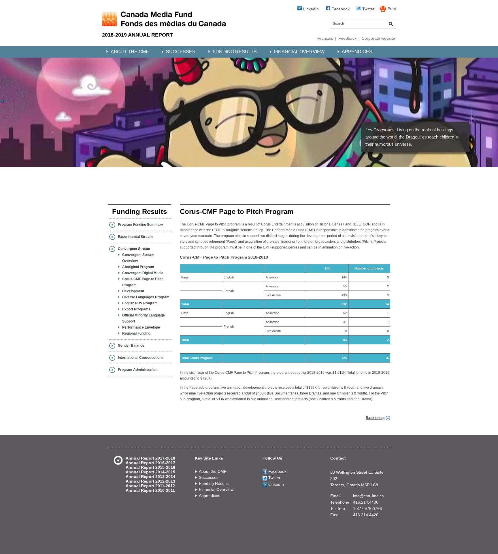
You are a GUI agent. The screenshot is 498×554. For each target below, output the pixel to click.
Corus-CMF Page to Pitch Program (142, 282)
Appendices (357, 51)
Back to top (375, 418)
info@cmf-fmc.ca (368, 496)
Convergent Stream (134, 249)
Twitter (367, 9)
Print (392, 8)
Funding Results (235, 51)
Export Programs (136, 309)
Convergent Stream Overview (138, 258)
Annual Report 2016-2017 (150, 462)
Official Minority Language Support (143, 318)
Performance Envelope (141, 327)
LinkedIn (310, 9)
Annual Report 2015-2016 (150, 467)
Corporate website (378, 38)
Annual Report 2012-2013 (150, 481)
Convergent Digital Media (142, 273)
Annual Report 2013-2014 (150, 476)
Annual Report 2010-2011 (150, 490)
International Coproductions (140, 358)
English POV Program (140, 303)
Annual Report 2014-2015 (150, 472)
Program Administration (137, 370)
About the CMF (130, 51)
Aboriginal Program (138, 267)
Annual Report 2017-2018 (150, 458)
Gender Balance (131, 346)
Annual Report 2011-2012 (150, 485)
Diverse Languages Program (145, 297)
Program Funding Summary (140, 225)
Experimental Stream (135, 237)
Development (133, 291)
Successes (180, 51)
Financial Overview (299, 51)
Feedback (347, 38)
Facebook (340, 9)
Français (325, 38)
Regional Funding (136, 333)
